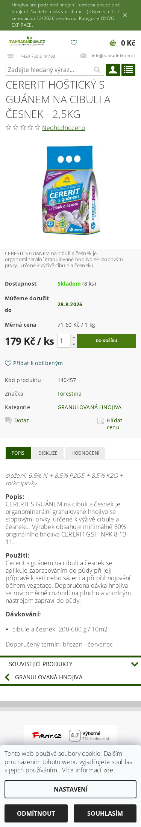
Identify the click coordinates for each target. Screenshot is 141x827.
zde (108, 770)
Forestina (70, 393)
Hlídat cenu (115, 424)
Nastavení (71, 789)
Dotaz (21, 420)
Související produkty (40, 664)
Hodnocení (85, 453)
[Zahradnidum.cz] (28, 40)
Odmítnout (36, 813)
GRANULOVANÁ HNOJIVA (90, 407)
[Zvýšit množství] (73, 337)
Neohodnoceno (63, 128)
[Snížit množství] (73, 344)
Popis (18, 453)
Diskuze (48, 453)
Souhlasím (105, 813)
